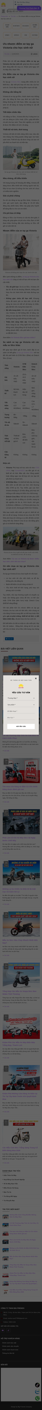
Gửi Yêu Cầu (21, 726)
